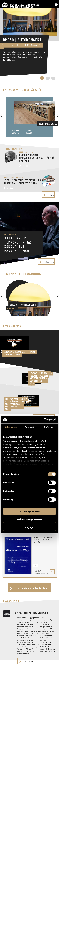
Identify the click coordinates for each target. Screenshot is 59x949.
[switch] (52, 482)
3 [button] (53, 79)
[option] (29, 42)
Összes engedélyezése (29, 511)
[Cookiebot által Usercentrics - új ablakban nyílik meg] (44, 420)
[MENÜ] (55, 4)
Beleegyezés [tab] (10, 427)
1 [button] (42, 78)
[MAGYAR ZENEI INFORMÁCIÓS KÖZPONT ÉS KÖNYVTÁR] (19, 1)
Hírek (51, 195)
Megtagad (29, 527)
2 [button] (48, 79)
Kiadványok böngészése (32, 588)
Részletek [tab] (29, 427)
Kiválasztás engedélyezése (29, 519)
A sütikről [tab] (48, 427)
